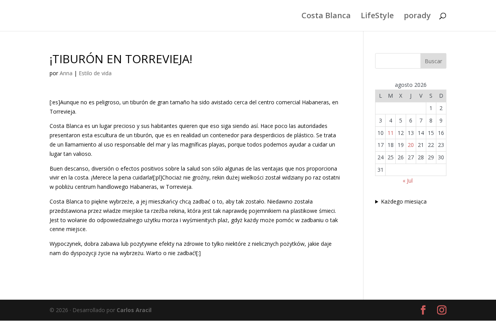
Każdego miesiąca (404, 201)
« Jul (408, 180)
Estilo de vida (95, 73)
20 (411, 144)
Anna (66, 73)
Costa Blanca (326, 17)
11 (391, 132)
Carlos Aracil (134, 310)
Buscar (433, 61)
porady (417, 17)
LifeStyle (377, 17)
